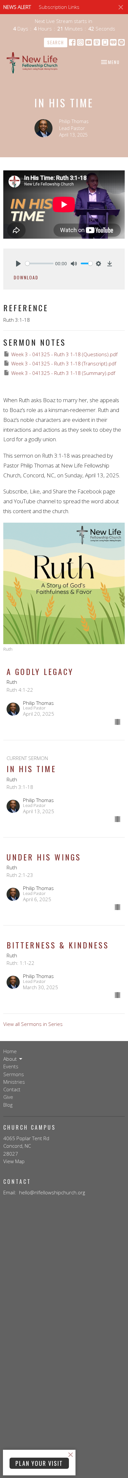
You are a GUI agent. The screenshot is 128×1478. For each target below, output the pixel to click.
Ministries (14, 1081)
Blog (7, 1104)
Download (26, 277)
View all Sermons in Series (33, 1024)
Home (10, 1051)
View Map (14, 1161)
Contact (11, 1089)
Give (8, 1097)
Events (10, 1066)
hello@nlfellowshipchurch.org (52, 1192)
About (10, 1058)
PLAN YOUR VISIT (39, 1463)
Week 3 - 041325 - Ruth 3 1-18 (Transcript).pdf (63, 363)
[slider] (39, 263)
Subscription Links (59, 7)
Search (55, 42)
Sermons (13, 1074)
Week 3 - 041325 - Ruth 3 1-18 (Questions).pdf (64, 354)
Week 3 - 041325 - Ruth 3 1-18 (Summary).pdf (63, 373)
